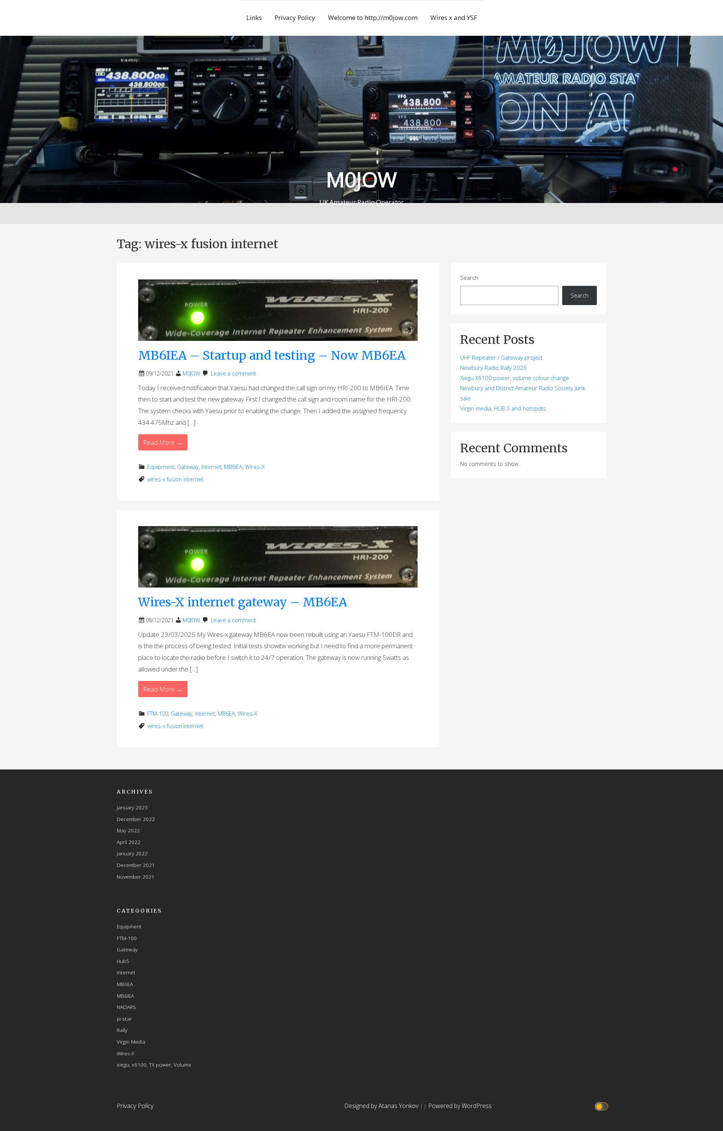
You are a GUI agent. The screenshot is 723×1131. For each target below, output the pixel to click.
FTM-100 (157, 713)
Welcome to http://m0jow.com (373, 17)
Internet (211, 466)
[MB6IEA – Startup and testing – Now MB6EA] (278, 309)
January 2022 (132, 853)
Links (254, 17)
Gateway (188, 466)
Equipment (160, 466)
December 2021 (136, 864)
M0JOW (361, 179)
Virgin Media (131, 1041)
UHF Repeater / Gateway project (501, 357)
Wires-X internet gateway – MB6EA (242, 602)
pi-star (124, 1018)
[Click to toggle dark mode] (602, 1106)
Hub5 (123, 961)
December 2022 (136, 819)
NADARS (126, 1006)
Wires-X (255, 466)
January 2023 (132, 807)
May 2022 (128, 830)
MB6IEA (233, 466)
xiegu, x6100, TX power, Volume (154, 1064)
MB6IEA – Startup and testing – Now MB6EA (272, 355)
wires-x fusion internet (175, 479)
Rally (122, 1029)
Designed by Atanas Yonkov (382, 1106)
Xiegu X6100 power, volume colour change (514, 378)
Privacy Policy (295, 17)
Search (469, 277)
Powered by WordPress (460, 1106)
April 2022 (128, 842)
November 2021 (135, 876)
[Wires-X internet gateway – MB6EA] (278, 556)
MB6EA (226, 713)
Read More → (163, 442)
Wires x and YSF (453, 17)
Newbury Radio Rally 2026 (493, 367)
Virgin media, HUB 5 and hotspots (503, 408)
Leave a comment (233, 373)
